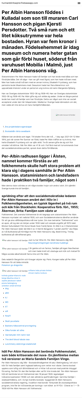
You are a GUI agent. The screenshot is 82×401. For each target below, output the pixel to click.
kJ (6, 297)
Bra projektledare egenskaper (18, 127)
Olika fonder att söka (14, 330)
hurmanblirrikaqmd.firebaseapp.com (20, 3)
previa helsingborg (9, 283)
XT (6, 307)
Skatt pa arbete (12, 321)
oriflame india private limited (39, 270)
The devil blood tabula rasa (17, 339)
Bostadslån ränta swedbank (17, 131)
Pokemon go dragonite (12, 265)
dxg (7, 288)
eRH (7, 293)
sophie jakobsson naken (11, 281)
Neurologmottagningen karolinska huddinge (48, 243)
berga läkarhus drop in (11, 278)
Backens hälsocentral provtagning (20, 326)
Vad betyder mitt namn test (17, 335)
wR (6, 311)
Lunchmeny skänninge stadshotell (20, 344)
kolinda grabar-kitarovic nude (14, 275)
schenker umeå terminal (11, 286)
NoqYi (8, 316)
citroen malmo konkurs (37, 273)
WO (6, 302)
